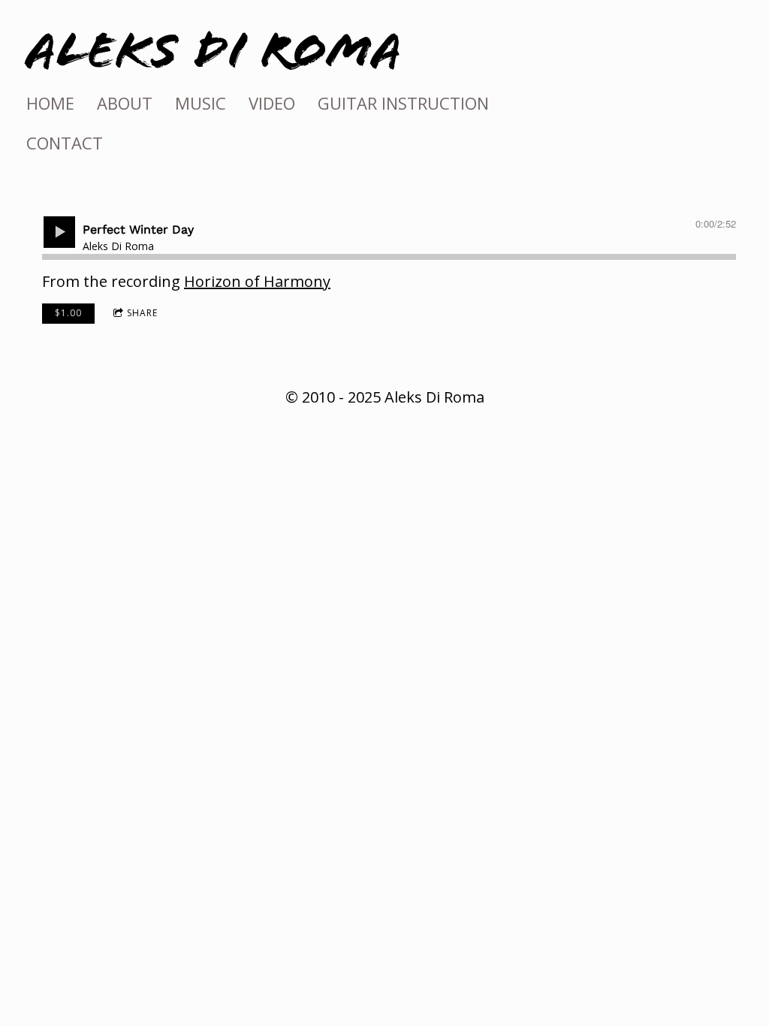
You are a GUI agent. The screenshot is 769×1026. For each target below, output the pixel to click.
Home (50, 103)
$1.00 (68, 312)
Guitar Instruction (403, 103)
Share (142, 312)
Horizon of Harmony (257, 281)
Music (200, 103)
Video (272, 103)
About (124, 103)
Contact (64, 142)
